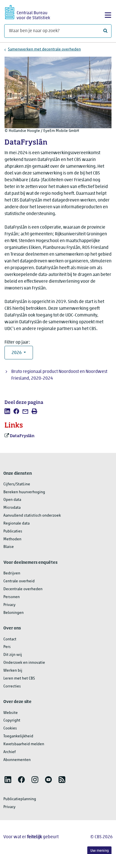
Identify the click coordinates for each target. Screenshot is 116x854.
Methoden (12, 539)
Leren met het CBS (19, 678)
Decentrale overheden (23, 589)
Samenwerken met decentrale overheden (44, 49)
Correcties (12, 686)
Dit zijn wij (12, 655)
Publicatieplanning (19, 799)
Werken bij (12, 670)
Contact (9, 639)
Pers (7, 647)
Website (10, 713)
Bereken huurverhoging (24, 492)
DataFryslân (22, 436)
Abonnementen (17, 760)
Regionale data (16, 523)
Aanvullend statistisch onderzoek (32, 515)
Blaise (8, 547)
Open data (12, 500)
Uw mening (99, 851)
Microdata (12, 508)
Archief (9, 752)
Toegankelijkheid (18, 736)
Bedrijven (11, 573)
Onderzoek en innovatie (24, 663)
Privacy (9, 605)
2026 (17, 353)
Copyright (11, 720)
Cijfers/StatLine (16, 484)
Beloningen (13, 613)
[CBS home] (28, 11)
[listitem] (7, 411)
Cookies (10, 728)
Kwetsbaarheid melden (23, 744)
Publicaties (12, 531)
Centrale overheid (19, 581)
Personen (11, 597)
